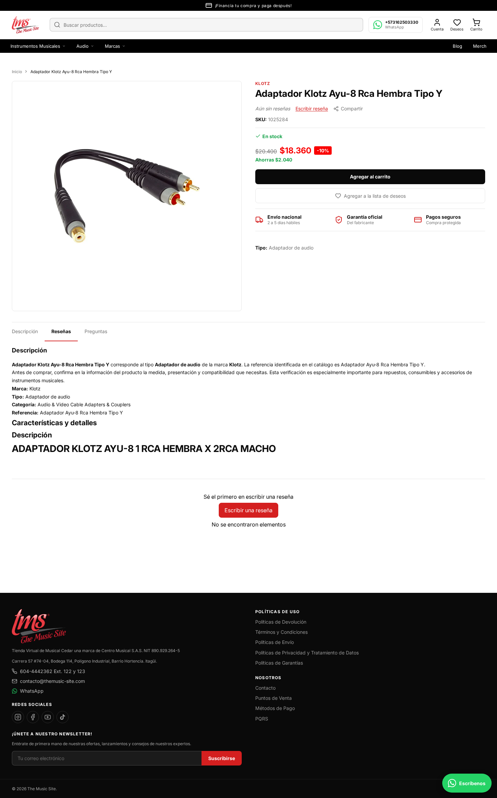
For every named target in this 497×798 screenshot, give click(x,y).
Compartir (352, 108)
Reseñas (61, 331)
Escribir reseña (311, 108)
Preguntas (96, 331)
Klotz (262, 83)
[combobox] (206, 24)
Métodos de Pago (275, 708)
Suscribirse (221, 758)
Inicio (17, 71)
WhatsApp (32, 691)
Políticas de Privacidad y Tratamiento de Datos (307, 652)
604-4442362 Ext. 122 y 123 (52, 671)
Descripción (25, 331)
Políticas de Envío (274, 642)
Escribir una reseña (248, 510)
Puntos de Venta (273, 698)
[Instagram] (18, 717)
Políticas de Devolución (280, 622)
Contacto (265, 688)
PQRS (261, 718)
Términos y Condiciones (281, 632)
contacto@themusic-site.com (52, 681)
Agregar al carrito (370, 176)
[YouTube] (48, 717)
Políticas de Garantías (279, 663)
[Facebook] (33, 717)
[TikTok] (62, 717)
